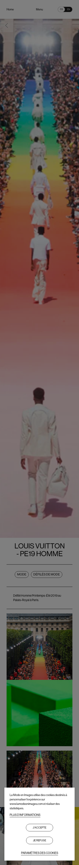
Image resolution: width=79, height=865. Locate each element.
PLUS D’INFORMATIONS (25, 815)
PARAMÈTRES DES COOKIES (39, 853)
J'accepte (39, 827)
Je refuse (39, 840)
